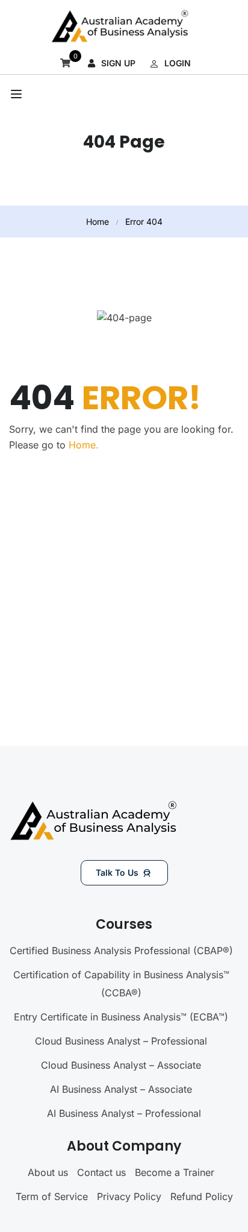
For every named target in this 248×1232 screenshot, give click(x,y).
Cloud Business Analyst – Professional (121, 1041)
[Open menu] (17, 94)
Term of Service (52, 1196)
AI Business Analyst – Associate (121, 1089)
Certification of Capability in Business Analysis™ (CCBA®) (121, 984)
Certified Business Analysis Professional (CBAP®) (121, 950)
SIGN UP (118, 63)
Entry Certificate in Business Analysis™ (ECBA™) (121, 1017)
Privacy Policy (129, 1196)
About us (48, 1172)
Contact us (101, 1172)
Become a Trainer (174, 1172)
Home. (84, 445)
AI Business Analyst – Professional (124, 1113)
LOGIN (177, 63)
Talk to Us (117, 872)
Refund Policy (201, 1196)
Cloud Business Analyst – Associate (121, 1065)
